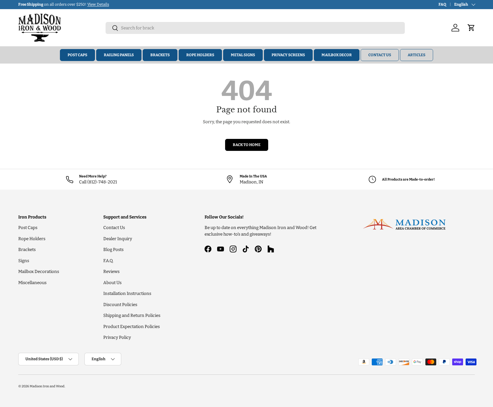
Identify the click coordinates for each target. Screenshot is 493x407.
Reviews (111, 271)
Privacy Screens (288, 55)
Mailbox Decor (337, 55)
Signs (23, 260)
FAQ (442, 4)
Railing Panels (119, 55)
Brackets (160, 55)
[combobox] (255, 28)
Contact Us (379, 55)
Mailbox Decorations (38, 271)
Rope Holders (200, 55)
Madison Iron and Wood (47, 386)
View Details (98, 4)
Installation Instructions (127, 293)
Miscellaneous (32, 282)
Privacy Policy (117, 337)
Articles (416, 55)
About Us (112, 282)
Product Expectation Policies (131, 326)
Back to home (246, 145)
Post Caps (77, 55)
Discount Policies (120, 304)
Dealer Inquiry (117, 238)
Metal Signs (243, 55)
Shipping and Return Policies (131, 315)
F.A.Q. (108, 260)
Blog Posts (113, 249)
